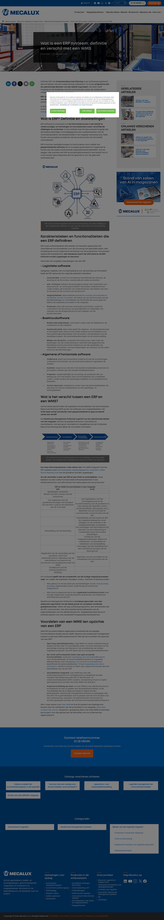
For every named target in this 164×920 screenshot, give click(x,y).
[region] (83, 104)
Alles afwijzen (87, 110)
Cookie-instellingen (58, 110)
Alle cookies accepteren (106, 110)
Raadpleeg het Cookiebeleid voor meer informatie (76, 104)
